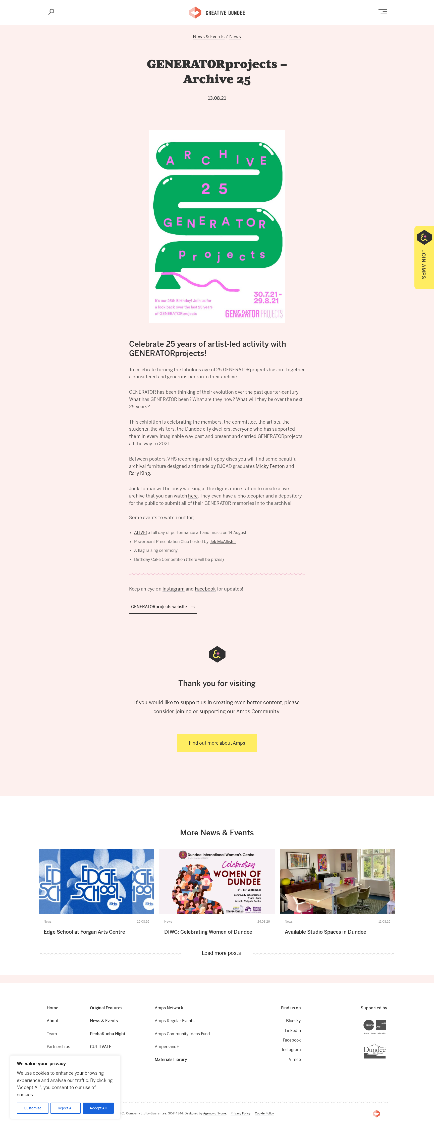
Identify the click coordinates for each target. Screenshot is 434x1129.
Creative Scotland (386, 1020)
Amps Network (169, 1008)
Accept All (98, 1108)
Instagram (173, 589)
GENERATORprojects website (159, 606)
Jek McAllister (223, 541)
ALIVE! (140, 532)
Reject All (66, 1108)
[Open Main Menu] (382, 11)
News (235, 36)
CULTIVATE (101, 1046)
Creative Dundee (217, 12)
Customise (32, 1108)
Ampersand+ (167, 1046)
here (193, 496)
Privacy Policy (240, 1113)
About (53, 1020)
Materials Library (171, 1059)
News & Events (209, 36)
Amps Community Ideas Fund (182, 1033)
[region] (65, 1087)
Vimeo (295, 1059)
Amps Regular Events (174, 1020)
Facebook (205, 589)
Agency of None (214, 1113)
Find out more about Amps (217, 743)
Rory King (139, 473)
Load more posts (221, 953)
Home (52, 1008)
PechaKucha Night (107, 1033)
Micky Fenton (270, 466)
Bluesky (293, 1020)
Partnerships (58, 1046)
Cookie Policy (264, 1113)
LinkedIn (293, 1030)
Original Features (106, 1008)
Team (52, 1033)
